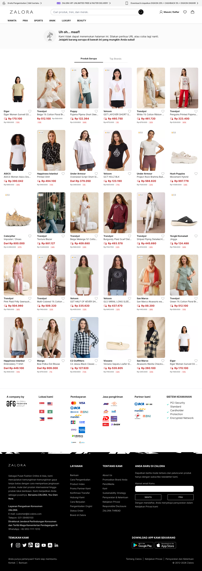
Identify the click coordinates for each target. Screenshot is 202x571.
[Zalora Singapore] (42, 404)
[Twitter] (24, 545)
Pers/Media (108, 484)
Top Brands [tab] (115, 58)
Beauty (81, 20)
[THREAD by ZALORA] (31, 545)
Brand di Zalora (78, 515)
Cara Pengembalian (80, 479)
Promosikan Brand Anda (115, 479)
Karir (105, 488)
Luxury (66, 20)
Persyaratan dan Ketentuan (180, 559)
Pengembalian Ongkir (81, 506)
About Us (107, 475)
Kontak (11, 562)
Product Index (77, 484)
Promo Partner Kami (80, 488)
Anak (52, 20)
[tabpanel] (101, 221)
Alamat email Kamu (145, 483)
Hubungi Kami (77, 497)
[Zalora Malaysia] (50, 404)
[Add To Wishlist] (30, 111)
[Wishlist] (185, 12)
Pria (25, 20)
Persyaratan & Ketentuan (115, 497)
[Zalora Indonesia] (50, 419)
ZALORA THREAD (112, 510)
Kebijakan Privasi (111, 501)
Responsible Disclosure (114, 506)
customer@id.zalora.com (29, 513)
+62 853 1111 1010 (30, 529)
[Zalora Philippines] (42, 419)
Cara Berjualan (77, 501)
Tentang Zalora (134, 559)
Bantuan (74, 475)
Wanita (12, 20)
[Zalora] (21, 12)
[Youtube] (43, 545)
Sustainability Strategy (114, 493)
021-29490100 (25, 517)
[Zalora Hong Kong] (42, 411)
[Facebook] (11, 545)
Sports (38, 20)
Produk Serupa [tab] (89, 58)
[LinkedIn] (56, 545)
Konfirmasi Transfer (80, 493)
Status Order (76, 510)
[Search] (140, 12)
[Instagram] (18, 545)
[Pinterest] (37, 545)
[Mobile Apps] (50, 545)
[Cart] (192, 12)
